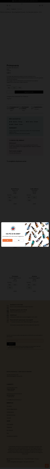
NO (19, 240)
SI (7, 240)
